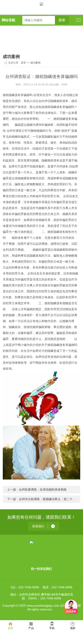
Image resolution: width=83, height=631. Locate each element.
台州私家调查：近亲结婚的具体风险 (43, 489)
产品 (31, 628)
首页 (23, 62)
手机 (52, 628)
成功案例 (35, 62)
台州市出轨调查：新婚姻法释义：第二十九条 (49, 499)
